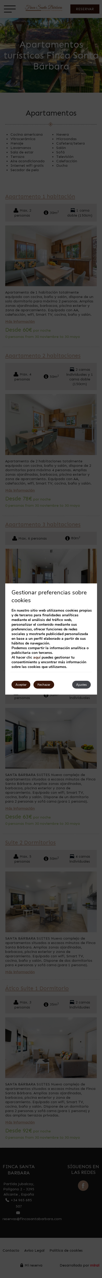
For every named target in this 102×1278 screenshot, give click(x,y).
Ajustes (81, 685)
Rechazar (43, 685)
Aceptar (20, 685)
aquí (37, 657)
